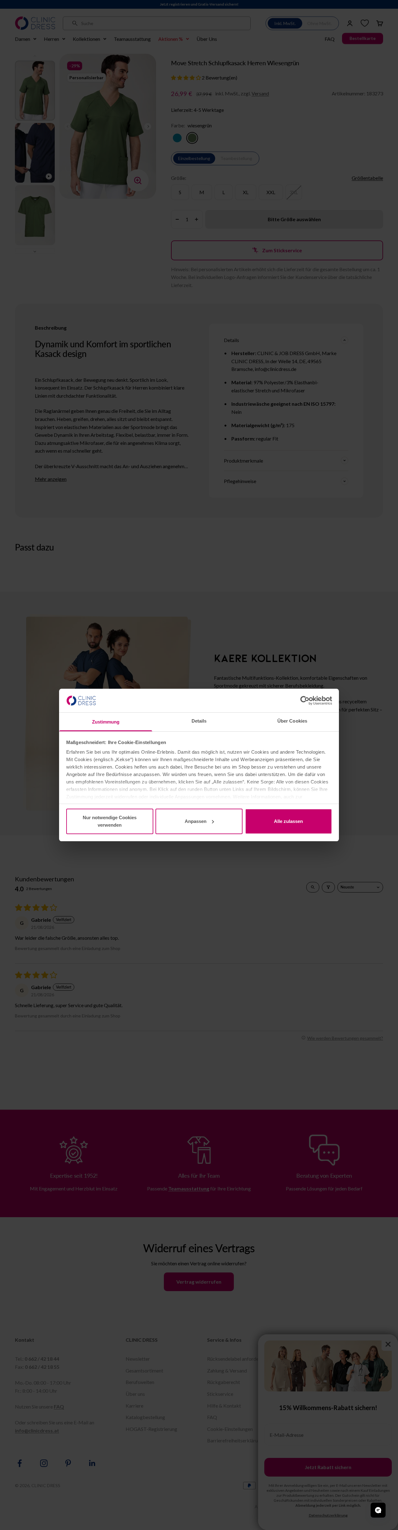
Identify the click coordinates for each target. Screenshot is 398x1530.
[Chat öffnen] (378, 1510)
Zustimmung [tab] (106, 721)
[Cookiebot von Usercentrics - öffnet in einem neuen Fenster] (305, 700)
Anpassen (195, 821)
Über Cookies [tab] (292, 721)
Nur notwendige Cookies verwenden (110, 821)
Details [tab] (199, 721)
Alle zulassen (288, 821)
